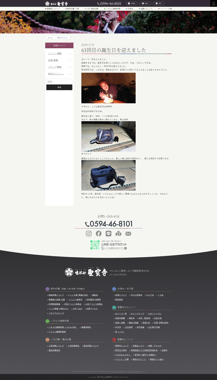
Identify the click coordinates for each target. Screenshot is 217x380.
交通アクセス (92, 308)
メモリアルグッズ (56, 313)
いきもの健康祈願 (113, 9)
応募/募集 (53, 60)
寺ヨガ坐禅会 (136, 295)
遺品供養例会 (54, 350)
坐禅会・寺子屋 (125, 288)
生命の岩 (158, 318)
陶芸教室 (119, 299)
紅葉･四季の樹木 (161, 322)
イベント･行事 (166, 9)
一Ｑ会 (161, 295)
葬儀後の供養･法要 (57, 299)
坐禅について (121, 295)
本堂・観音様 (144, 318)
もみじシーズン (155, 313)
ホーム (50, 37)
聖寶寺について (53, 9)
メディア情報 (54, 67)
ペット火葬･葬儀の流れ (78, 295)
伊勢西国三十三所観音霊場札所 (144, 350)
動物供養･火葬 (73, 9)
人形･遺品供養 (92, 9)
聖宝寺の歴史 (121, 350)
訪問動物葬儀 (54, 304)
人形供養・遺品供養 (61, 339)
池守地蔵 (140, 327)
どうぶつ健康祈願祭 (57, 331)
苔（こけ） (120, 331)
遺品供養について (91, 345)
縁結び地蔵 (133, 322)
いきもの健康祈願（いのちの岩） (63, 327)
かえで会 (150, 295)
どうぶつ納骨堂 (75, 299)
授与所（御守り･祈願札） (146, 354)
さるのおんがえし (123, 354)
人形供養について (56, 345)
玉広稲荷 (129, 327)
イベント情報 (55, 53)
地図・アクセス (155, 345)
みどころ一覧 (121, 313)
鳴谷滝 (132, 318)
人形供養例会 (73, 345)
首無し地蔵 (120, 322)
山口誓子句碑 (154, 327)
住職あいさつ (138, 345)
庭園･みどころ (146, 9)
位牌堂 (164, 350)
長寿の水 (146, 322)
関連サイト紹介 (157, 359)
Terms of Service (133, 371)
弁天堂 (118, 327)
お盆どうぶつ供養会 (94, 304)
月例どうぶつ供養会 (72, 304)
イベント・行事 (122, 359)
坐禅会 (130, 9)
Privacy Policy (118, 371)
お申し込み (77, 308)
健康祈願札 (86, 327)
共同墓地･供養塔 (93, 299)
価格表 (95, 295)
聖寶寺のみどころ (127, 307)
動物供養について (56, 295)
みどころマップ (137, 313)
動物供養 (68, 288)
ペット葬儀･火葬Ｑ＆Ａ (59, 308)
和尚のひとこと (56, 73)
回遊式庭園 (120, 318)
